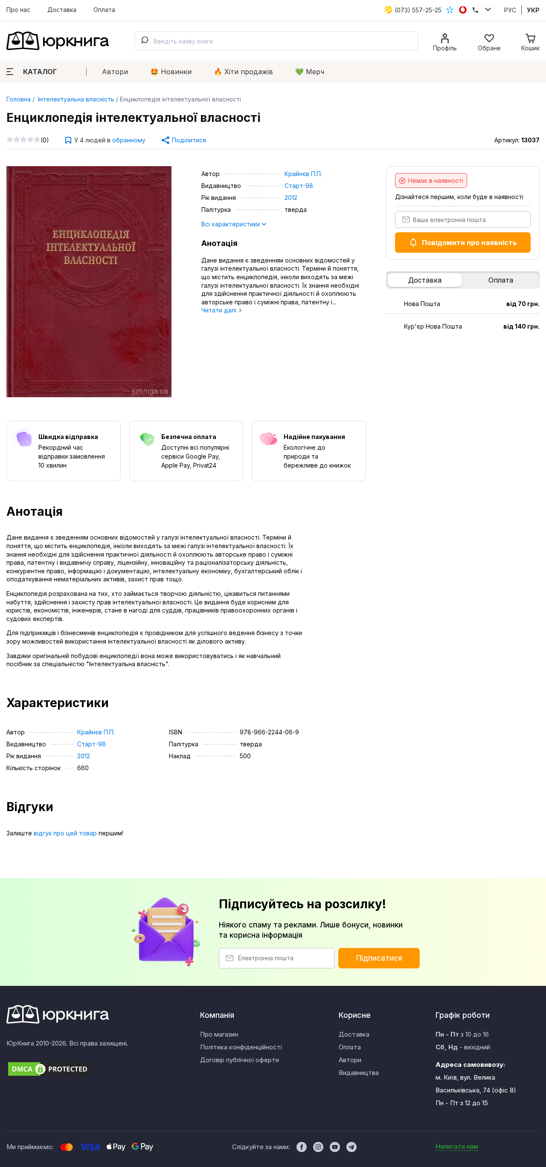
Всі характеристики (231, 224)
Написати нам (457, 1146)
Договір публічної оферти (239, 1060)
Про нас (18, 9)
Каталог (40, 71)
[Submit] (144, 41)
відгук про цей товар (65, 833)
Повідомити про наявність (469, 242)
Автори (115, 71)
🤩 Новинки (171, 71)
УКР (533, 10)
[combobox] (276, 41)
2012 (291, 197)
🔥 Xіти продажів (243, 71)
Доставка (61, 9)
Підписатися (379, 958)
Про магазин (219, 1034)
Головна (18, 99)
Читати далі (219, 310)
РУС (510, 10)
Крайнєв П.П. (303, 173)
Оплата (104, 9)
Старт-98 (299, 185)
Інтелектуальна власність (75, 99)
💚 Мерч (309, 71)
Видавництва (359, 1073)
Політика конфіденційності (241, 1047)
